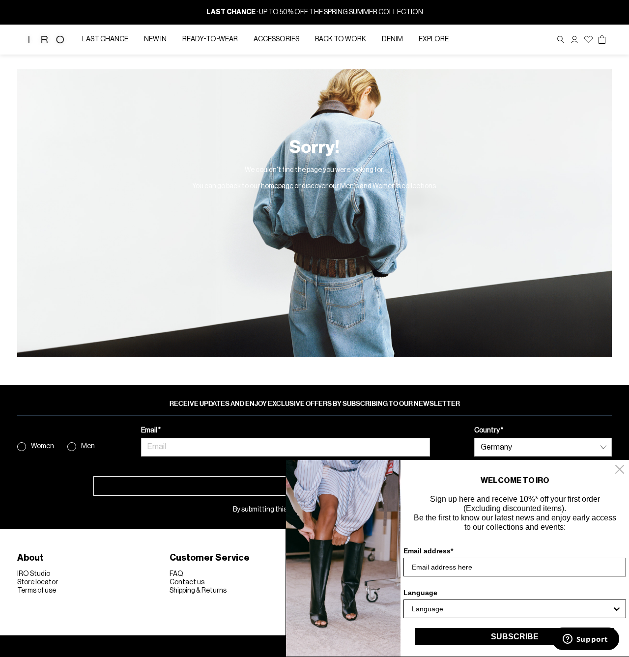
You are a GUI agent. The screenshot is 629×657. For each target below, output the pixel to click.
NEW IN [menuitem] (155, 39)
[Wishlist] (588, 39)
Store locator (37, 582)
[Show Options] (617, 609)
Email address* (428, 551)
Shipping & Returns (198, 590)
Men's (349, 186)
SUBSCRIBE (515, 636)
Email (149, 430)
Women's (386, 186)
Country (487, 430)
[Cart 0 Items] (602, 39)
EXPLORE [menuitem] (434, 39)
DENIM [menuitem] (392, 39)
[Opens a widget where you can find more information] (585, 640)
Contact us (187, 582)
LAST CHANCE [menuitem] (105, 39)
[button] (574, 39)
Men (88, 446)
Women (42, 446)
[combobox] (512, 609)
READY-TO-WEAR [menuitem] (210, 39)
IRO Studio (33, 574)
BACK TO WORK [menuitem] (340, 39)
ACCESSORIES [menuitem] (276, 39)
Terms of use (36, 590)
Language (420, 593)
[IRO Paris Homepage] (46, 39)
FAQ (176, 574)
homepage (277, 186)
